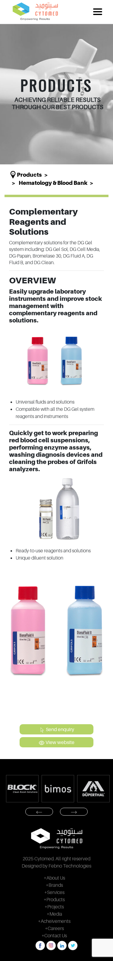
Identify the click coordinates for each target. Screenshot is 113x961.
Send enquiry (59, 729)
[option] (35, 788)
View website (59, 742)
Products (29, 175)
